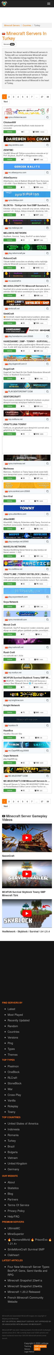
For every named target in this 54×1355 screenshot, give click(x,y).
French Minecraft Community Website (25, 1299)
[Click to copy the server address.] (47, 117)
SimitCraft (8, 313)
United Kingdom (17, 1163)
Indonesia (14, 1129)
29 (23, 351)
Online (9, 131)
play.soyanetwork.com (18, 596)
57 (23, 606)
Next (6, 101)
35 (23, 434)
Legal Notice (29, 1351)
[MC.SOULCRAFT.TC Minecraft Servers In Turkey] (27, 275)
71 (23, 687)
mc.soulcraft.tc (14, 280)
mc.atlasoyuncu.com (17, 172)
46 (23, 501)
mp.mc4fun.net (14, 672)
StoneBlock (14, 1083)
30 (23, 378)
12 (23, 187)
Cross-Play (14, 1095)
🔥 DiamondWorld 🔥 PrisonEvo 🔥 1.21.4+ (30, 1241)
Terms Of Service (18, 1205)
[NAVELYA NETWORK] (27, 536)
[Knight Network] (27, 694)
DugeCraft (8, 368)
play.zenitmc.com (15, 144)
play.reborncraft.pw (16, 253)
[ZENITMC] (27, 139)
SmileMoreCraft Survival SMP (26, 1249)
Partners (13, 1199)
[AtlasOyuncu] (27, 167)
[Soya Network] (27, 591)
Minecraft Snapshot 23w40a (25, 1286)
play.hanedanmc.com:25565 (20, 336)
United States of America (23, 1123)
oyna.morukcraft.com (17, 619)
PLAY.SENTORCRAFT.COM (20, 391)
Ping (10, 1043)
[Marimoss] (27, 458)
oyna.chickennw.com (17, 117)
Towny (11, 1112)
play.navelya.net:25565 (18, 541)
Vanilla (12, 1100)
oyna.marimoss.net (16, 463)
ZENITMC (8, 150)
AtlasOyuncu (10, 177)
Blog (10, 1193)
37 (42, 96)
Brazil (11, 1146)
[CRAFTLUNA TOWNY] (27, 413)
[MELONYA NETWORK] (27, 222)
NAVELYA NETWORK (14, 546)
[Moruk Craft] (27, 614)
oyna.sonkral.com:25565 (19, 491)
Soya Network (10, 601)
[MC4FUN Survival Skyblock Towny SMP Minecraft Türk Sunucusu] (27, 667)
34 (23, 406)
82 (23, 762)
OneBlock (14, 1072)
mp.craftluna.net (15, 419)
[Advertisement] (27, 16)
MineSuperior (16, 1234)
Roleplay (13, 1106)
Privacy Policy (16, 1211)
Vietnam (13, 1158)
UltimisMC (14, 1228)
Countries (27, 25)
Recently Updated (18, 1020)
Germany (13, 1169)
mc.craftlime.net (15, 569)
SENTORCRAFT (12, 396)
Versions (13, 1037)
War (10, 1089)
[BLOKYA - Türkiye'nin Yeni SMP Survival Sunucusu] (27, 194)
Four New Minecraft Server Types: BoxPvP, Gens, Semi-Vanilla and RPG (29, 1271)
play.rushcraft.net (15, 647)
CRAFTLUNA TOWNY (14, 424)
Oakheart (13, 1255)
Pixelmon (13, 1066)
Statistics (13, 1188)
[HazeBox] (27, 720)
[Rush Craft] (27, 641)
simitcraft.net (14, 308)
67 (23, 634)
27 (23, 295)
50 (23, 556)
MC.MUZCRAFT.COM (18, 775)
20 (23, 240)
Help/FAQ (13, 1216)
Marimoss (8, 468)
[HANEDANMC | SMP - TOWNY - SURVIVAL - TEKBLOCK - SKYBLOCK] (27, 330)
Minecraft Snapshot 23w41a (25, 1280)
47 (23, 528)
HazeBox (8, 730)
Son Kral (8, 496)
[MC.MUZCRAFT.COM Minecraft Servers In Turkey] (27, 770)
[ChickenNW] (27, 111)
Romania (13, 1135)
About (11, 1182)
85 (23, 790)
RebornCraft (9, 258)
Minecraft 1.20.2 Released (24, 1292)
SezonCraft (8, 855)
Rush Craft (9, 652)
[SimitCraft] (27, 303)
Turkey (12, 1140)
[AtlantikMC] (27, 508)
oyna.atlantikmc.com (17, 513)
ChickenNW (9, 122)
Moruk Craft (9, 624)
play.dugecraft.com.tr (17, 363)
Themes (13, 1054)
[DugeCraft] (27, 358)
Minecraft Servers (12, 25)
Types (11, 1049)
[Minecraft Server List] (4, 3)
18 (23, 215)
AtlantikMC (9, 519)
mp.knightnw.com (16, 700)
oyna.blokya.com (15, 200)
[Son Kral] (27, 485)
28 (23, 323)
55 (23, 583)
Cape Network (10, 755)
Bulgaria (13, 1152)
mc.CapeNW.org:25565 (18, 750)
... (37, 96)
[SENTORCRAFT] (27, 386)
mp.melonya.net (15, 227)
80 (23, 737)
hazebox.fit (13, 725)
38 (48, 96)
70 (23, 659)
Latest (11, 1009)
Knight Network (11, 705)
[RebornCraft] (27, 247)
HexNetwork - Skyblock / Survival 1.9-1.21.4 (26, 931)
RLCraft (12, 1078)
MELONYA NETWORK (15, 233)
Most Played (15, 1015)
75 (23, 712)
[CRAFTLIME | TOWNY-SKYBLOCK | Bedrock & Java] (27, 563)
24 (23, 267)
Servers (9, 44)
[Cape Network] (27, 745)
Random (13, 1026)
